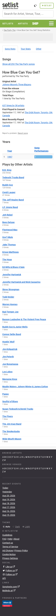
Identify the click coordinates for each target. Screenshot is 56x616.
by (13, 105)
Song (10, 49)
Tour (26, 49)
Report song (23, 133)
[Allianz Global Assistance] (7, 603)
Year (9, 151)
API (4, 578)
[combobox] (28, 13)
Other (38, 49)
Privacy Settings (10, 558)
